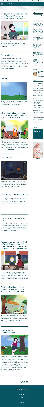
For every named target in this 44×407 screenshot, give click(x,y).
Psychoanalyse (37, 105)
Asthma (42, 86)
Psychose (35, 109)
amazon (38, 158)
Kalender (41, 97)
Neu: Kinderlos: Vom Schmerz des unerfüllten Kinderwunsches (13, 0)
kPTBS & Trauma (39, 98)
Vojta (34, 119)
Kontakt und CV (22, 400)
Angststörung (40, 85)
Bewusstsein (34, 90)
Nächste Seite (25, 381)
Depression (40, 92)
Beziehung (39, 90)
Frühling (34, 95)
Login (22, 402)
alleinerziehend (40, 83)
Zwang (36, 122)
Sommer (35, 114)
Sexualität (41, 112)
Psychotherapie (36, 110)
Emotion (41, 93)
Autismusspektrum (36, 88)
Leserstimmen (22, 394)
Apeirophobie (35, 86)
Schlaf (39, 112)
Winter (39, 121)
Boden (42, 90)
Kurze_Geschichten (38, 100)
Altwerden (35, 85)
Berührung (41, 88)
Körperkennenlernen (37, 102)
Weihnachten (35, 121)
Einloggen (34, 0)
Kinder (34, 98)
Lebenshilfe (36, 104)
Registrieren (40, 0)
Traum (42, 115)
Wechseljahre (40, 119)
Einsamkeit (35, 93)
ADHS (34, 83)
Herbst (38, 95)
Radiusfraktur (35, 112)
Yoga (34, 122)
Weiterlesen (4, 46)
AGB (22, 397)
